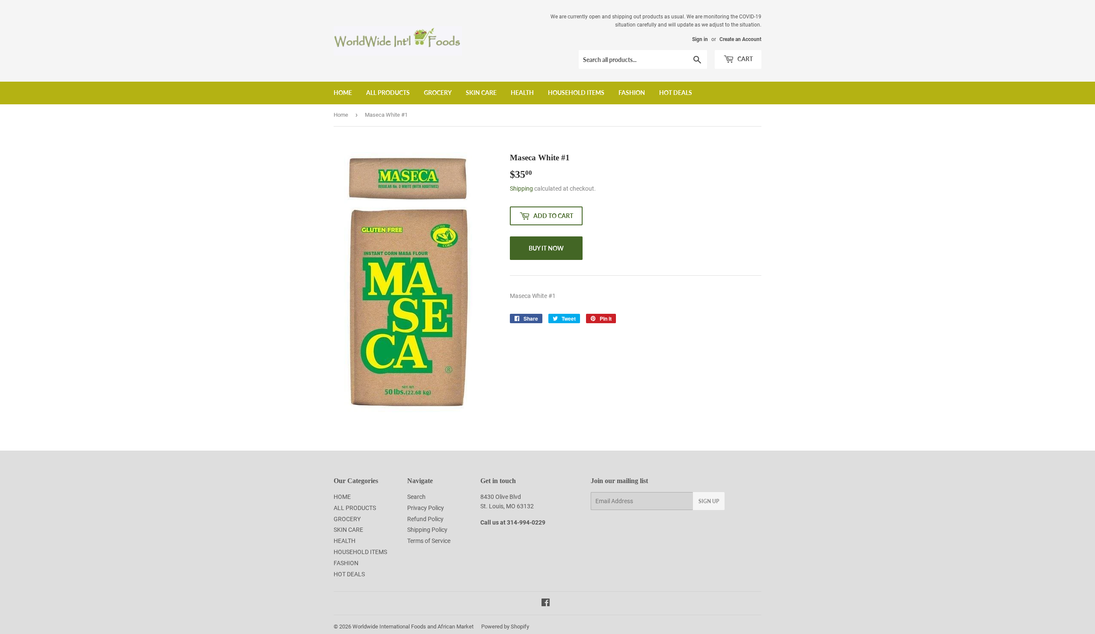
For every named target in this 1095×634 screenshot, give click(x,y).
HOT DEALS (675, 92)
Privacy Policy (425, 507)
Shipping (521, 188)
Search (416, 496)
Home (341, 115)
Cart (744, 58)
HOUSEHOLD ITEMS (576, 92)
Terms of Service (428, 540)
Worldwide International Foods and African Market (413, 626)
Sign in (700, 39)
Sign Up (708, 501)
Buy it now (546, 248)
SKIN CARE (481, 92)
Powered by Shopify (505, 626)
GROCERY (438, 92)
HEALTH (522, 92)
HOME (343, 92)
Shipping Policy (427, 529)
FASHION (632, 92)
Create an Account (740, 39)
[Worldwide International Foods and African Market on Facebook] (545, 603)
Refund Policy (425, 519)
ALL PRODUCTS (388, 92)
